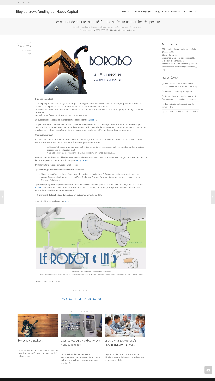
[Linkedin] (28, 2)
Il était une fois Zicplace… (30, 340)
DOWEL (38, 187)
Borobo (92, 119)
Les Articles (125, 11)
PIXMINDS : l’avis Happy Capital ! (178, 91)
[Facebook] (23, 2)
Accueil (76, 27)
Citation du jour (168, 55)
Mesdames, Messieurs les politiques (177, 58)
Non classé (26, 50)
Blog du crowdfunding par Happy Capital (47, 11)
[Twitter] (18, 2)
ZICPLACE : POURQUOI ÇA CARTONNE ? (181, 112)
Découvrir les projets (142, 11)
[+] (38, 325)
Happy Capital (161, 11)
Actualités (188, 11)
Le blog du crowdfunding (172, 61)
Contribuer (175, 11)
